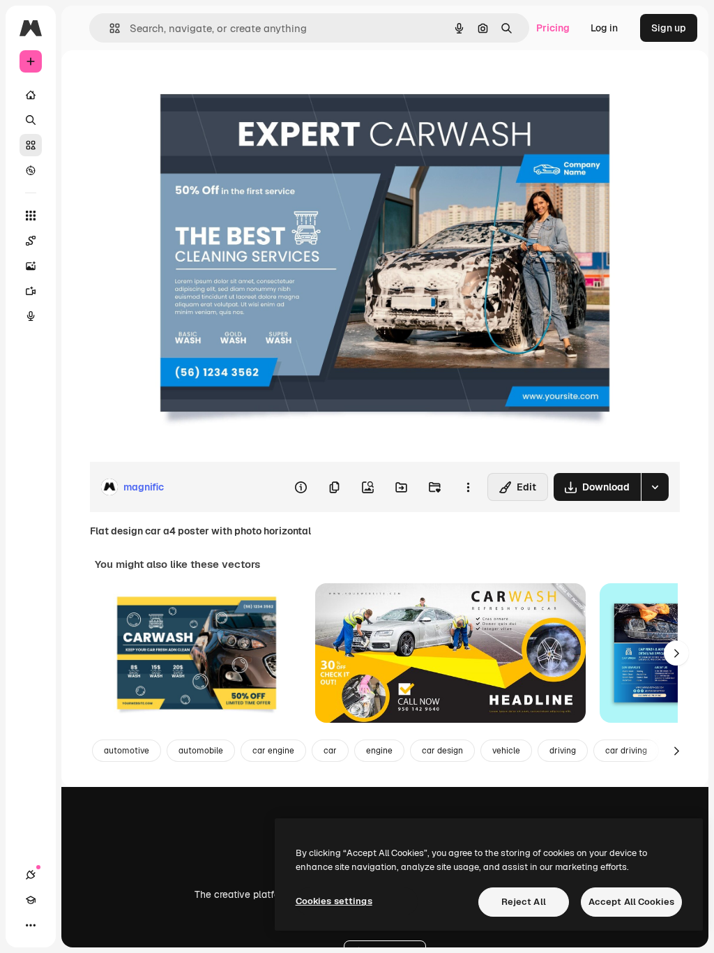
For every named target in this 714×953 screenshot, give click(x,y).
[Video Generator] (31, 291)
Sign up (668, 28)
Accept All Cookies (631, 902)
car (330, 750)
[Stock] (31, 145)
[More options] (468, 487)
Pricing (553, 28)
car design (442, 750)
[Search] (31, 120)
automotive (126, 750)
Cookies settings (334, 901)
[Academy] (31, 900)
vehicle (506, 750)
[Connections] (31, 875)
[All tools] (31, 215)
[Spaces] (31, 241)
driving (562, 750)
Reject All (523, 902)
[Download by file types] (655, 487)
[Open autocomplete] (109, 28)
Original (178, 82)
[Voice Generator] (31, 316)
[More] (31, 925)
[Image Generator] (31, 266)
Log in (604, 28)
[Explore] (31, 170)
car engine (273, 750)
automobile (200, 750)
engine (379, 750)
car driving (626, 750)
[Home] (31, 95)
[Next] (676, 653)
